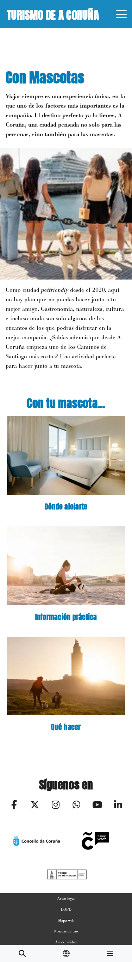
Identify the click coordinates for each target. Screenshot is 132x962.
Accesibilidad (66, 941)
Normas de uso (66, 931)
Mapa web (66, 920)
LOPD (66, 909)
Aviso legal (66, 898)
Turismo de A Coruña (53, 13)
